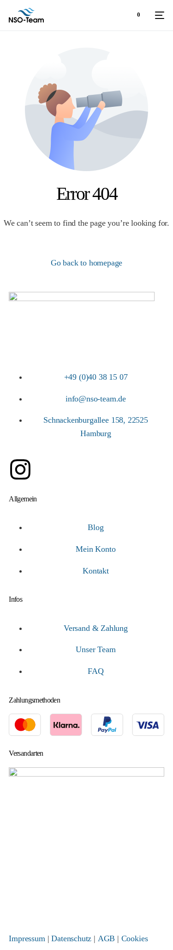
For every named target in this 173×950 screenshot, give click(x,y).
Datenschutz (71, 938)
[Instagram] (20, 469)
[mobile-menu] (156, 15)
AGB (106, 938)
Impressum (27, 938)
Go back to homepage (87, 262)
